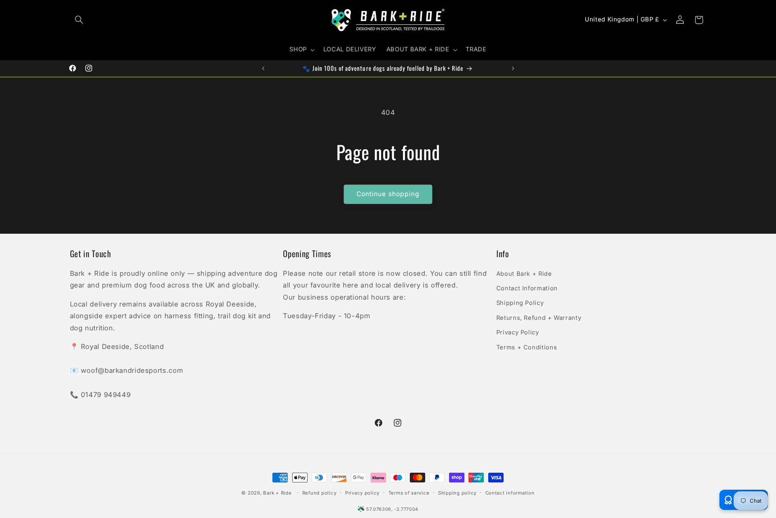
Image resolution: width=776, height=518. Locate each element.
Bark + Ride (277, 493)
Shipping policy (457, 493)
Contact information (510, 493)
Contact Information (527, 288)
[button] (79, 20)
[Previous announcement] (263, 68)
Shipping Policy (520, 303)
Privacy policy (362, 493)
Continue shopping (388, 194)
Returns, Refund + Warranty (538, 317)
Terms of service (409, 493)
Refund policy (319, 493)
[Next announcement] (513, 68)
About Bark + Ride (524, 273)
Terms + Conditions (526, 347)
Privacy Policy (517, 332)
